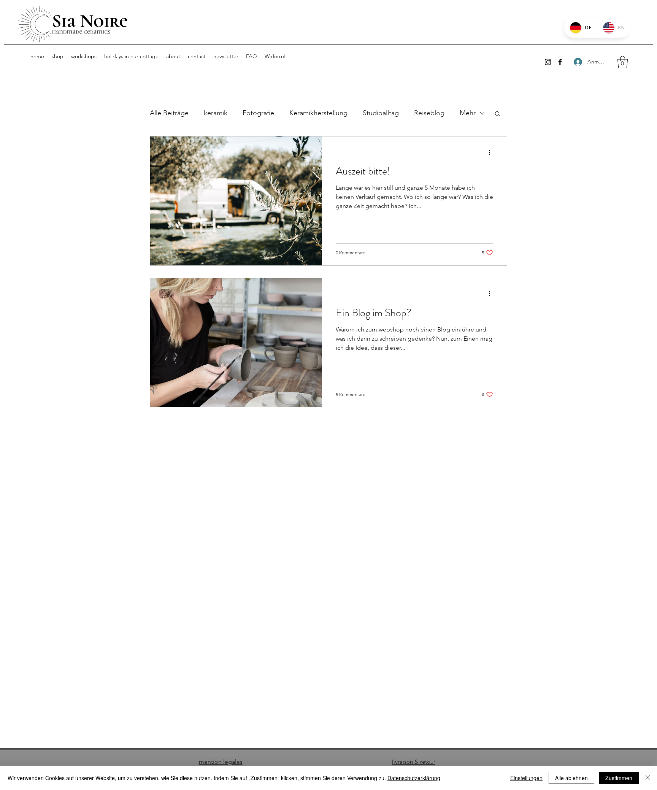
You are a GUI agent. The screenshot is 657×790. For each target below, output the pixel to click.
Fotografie (258, 113)
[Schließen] (647, 778)
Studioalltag (381, 113)
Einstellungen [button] (526, 778)
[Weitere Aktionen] (492, 152)
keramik (215, 113)
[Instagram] (548, 62)
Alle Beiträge (169, 113)
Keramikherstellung (318, 113)
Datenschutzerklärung (413, 778)
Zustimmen (618, 778)
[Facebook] (560, 62)
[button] (622, 62)
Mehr (468, 113)
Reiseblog (429, 113)
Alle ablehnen (571, 778)
